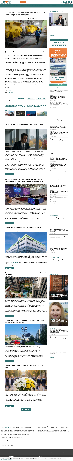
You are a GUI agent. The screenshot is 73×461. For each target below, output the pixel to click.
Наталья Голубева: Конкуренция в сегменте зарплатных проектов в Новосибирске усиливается (56, 28)
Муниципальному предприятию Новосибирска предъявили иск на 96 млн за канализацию (58, 179)
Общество (52, 95)
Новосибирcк (11, 92)
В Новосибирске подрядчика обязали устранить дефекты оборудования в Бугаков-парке (58, 165)
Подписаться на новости (41, 98)
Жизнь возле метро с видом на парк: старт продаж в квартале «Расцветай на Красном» (59, 133)
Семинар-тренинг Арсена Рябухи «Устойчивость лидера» (57, 260)
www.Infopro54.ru (8, 427)
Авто (51, 196)
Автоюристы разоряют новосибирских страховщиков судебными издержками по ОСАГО (59, 198)
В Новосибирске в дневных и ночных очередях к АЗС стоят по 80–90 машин (58, 127)
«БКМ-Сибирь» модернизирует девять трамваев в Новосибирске (36, 106)
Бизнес (25, 9)
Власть (55, 109)
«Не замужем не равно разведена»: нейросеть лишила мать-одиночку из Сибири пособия (58, 97)
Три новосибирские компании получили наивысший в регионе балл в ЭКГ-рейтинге (59, 338)
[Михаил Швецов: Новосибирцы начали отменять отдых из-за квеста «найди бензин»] (58, 287)
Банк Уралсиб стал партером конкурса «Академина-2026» (58, 224)
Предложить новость (31, 98)
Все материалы (52, 35)
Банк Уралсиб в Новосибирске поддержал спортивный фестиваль (59, 237)
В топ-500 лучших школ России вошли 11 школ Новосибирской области (58, 186)
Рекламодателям (68, 3)
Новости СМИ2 (7, 110)
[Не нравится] (8, 100)
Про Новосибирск (63, 39)
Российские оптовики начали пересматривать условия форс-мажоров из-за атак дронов (58, 344)
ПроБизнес (60, 102)
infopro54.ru (13, 433)
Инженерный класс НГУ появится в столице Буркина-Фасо (57, 205)
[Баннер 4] (42, 113)
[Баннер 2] (20, 113)
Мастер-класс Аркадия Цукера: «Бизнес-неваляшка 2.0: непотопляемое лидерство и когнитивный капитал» (59, 265)
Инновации (59, 109)
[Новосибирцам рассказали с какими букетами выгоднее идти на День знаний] (26, 380)
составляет (15, 262)
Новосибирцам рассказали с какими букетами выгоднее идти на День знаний (58, 159)
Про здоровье (54, 39)
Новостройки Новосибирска (59, 45)
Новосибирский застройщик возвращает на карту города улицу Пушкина (25, 320)
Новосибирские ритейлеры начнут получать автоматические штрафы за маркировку (58, 352)
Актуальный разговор (56, 11)
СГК (8, 94)
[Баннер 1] (9, 113)
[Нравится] (5, 100)
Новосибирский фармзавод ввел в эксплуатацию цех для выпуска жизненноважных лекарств (57, 120)
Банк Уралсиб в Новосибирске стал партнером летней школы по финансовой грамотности (59, 230)
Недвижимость (52, 131)
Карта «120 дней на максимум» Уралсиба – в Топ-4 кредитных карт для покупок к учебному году (59, 249)
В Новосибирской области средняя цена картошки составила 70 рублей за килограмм (15, 106)
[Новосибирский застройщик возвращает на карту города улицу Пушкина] (26, 334)
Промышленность (64, 109)
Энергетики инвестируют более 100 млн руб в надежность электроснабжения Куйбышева (58, 242)
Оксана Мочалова (21, 18)
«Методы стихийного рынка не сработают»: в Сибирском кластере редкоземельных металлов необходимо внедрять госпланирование (58, 112)
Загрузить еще (26, 409)
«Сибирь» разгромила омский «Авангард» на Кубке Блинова (59, 192)
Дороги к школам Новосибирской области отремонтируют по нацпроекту (59, 172)
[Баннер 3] (31, 113)
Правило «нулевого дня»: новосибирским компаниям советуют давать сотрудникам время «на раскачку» (59, 104)
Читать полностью (9, 173)
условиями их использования (6, 459)
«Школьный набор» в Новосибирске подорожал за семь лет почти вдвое (58, 153)
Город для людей (59, 42)
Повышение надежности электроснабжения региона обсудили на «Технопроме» (58, 218)
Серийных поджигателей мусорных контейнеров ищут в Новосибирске (57, 140)
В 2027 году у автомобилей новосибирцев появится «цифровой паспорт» (59, 91)
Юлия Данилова (11, 183)
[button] (61, 2)
